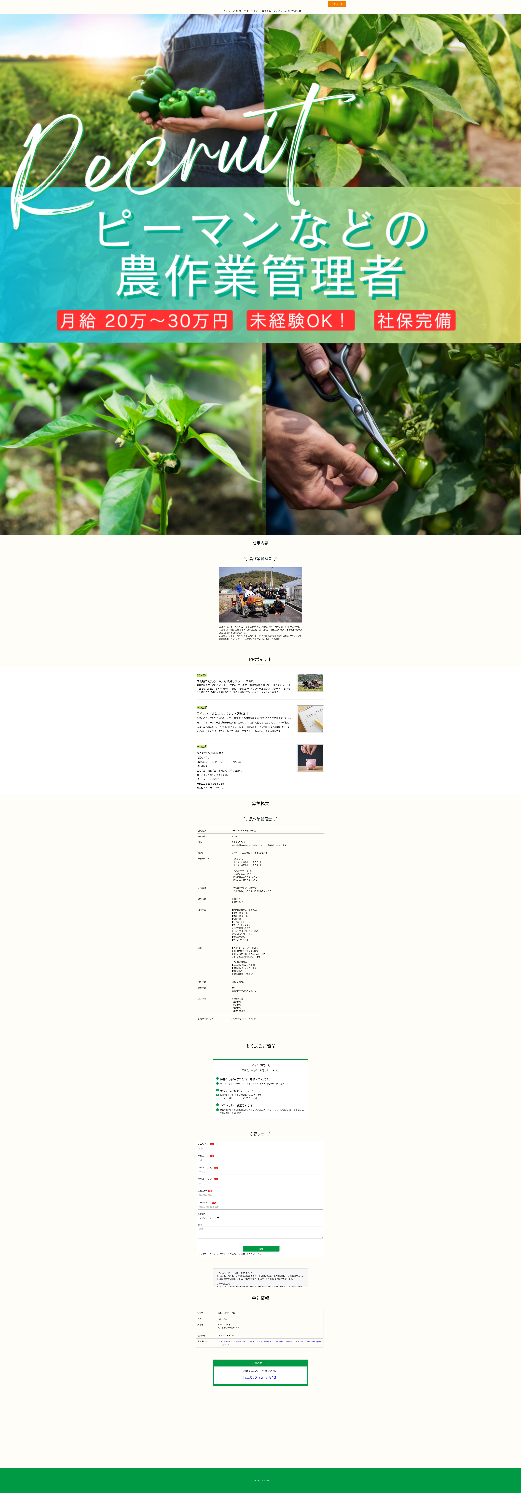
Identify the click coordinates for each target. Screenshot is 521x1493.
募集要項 (266, 11)
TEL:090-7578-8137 (260, 1377)
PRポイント (253, 11)
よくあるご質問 (281, 11)
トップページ (227, 11)
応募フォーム (337, 4)
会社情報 (296, 11)
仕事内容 (241, 11)
